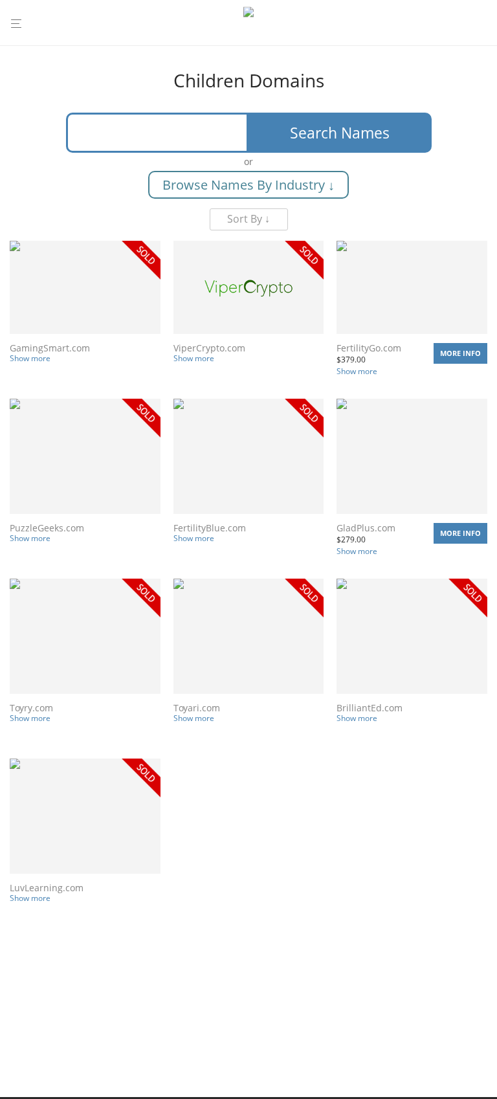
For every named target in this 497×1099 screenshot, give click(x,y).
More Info (460, 353)
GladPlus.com (366, 528)
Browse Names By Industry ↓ (248, 185)
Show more (30, 358)
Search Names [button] (340, 132)
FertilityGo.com (369, 348)
